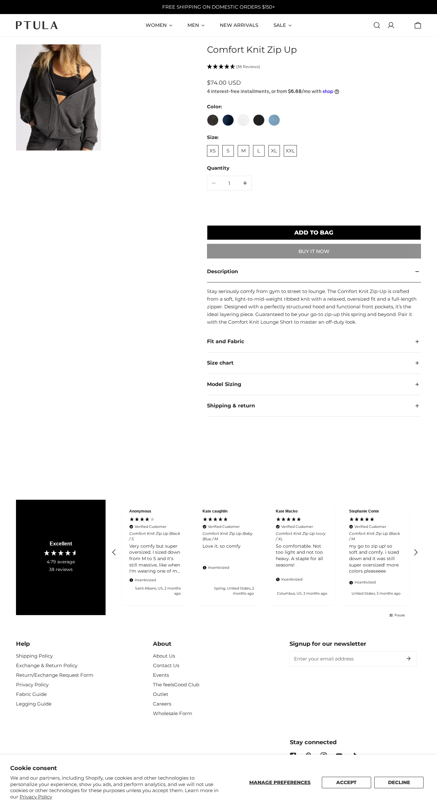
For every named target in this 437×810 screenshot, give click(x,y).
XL (274, 151)
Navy (228, 120)
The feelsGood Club (176, 685)
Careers (162, 704)
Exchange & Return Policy (46, 665)
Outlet (160, 694)
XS (213, 151)
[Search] (377, 25)
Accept (346, 782)
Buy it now (314, 251)
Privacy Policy (36, 797)
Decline (399, 782)
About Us (164, 656)
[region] (265, 552)
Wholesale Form (172, 713)
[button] (418, 25)
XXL (290, 151)
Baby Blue (274, 120)
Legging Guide (34, 704)
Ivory (243, 120)
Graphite (213, 120)
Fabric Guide (31, 694)
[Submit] (408, 658)
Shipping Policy (34, 656)
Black (259, 120)
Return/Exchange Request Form (54, 675)
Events (161, 675)
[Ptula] (37, 25)
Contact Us (166, 665)
